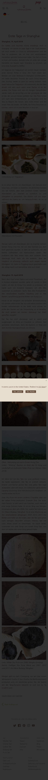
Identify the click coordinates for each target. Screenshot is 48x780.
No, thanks (31, 392)
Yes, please (17, 392)
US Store (41, 387)
